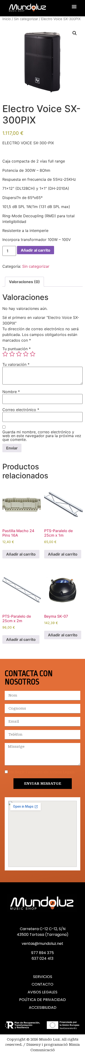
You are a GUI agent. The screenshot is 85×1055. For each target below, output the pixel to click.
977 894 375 (42, 952)
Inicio (6, 19)
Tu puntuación (16, 349)
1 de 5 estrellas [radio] (5, 354)
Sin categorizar (26, 19)
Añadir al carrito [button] (21, 554)
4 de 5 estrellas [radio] (26, 354)
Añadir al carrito (35, 250)
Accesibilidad (42, 1007)
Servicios (42, 977)
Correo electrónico (20, 410)
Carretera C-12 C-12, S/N (42, 929)
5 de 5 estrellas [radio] (32, 354)
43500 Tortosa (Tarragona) (42, 934)
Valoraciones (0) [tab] (24, 281)
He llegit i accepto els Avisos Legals (42, 772)
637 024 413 (42, 958)
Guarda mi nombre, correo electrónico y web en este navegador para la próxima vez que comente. (41, 435)
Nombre (11, 392)
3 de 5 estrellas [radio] (19, 354)
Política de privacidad (42, 1000)
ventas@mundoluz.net (42, 943)
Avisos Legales (42, 992)
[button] (74, 6)
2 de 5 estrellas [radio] (12, 354)
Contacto (42, 984)
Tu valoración (16, 364)
